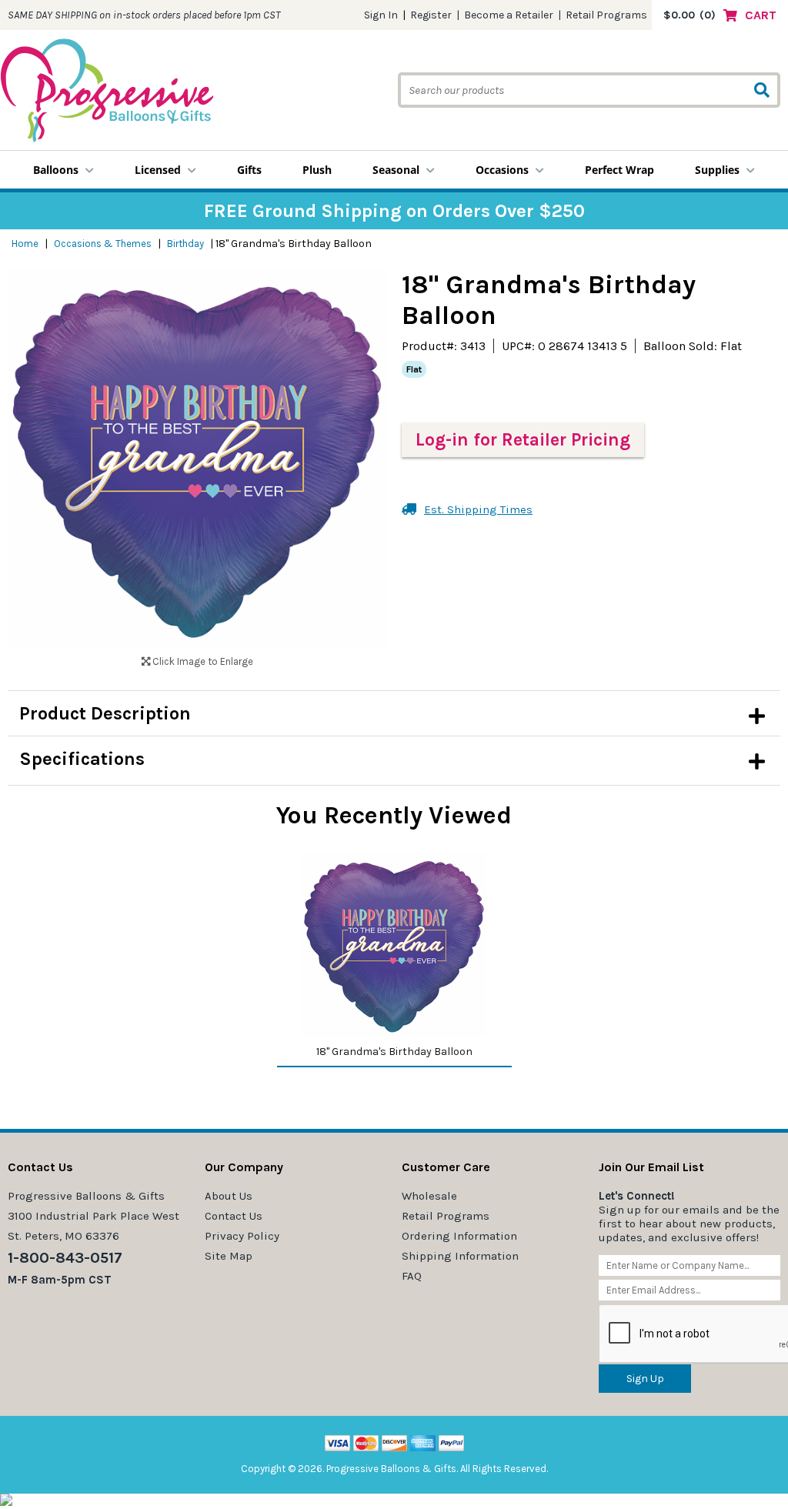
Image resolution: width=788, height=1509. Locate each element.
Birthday (185, 243)
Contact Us (233, 1216)
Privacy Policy (242, 1236)
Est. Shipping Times (478, 509)
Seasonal (395, 169)
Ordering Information (459, 1236)
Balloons (55, 169)
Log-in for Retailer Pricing (523, 439)
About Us (228, 1196)
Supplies (717, 169)
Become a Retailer (508, 15)
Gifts (249, 169)
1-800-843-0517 (65, 1258)
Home (25, 243)
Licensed (158, 169)
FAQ (412, 1276)
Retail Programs (606, 15)
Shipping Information (460, 1256)
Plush (317, 169)
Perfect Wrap (619, 169)
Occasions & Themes (103, 243)
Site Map (228, 1256)
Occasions (502, 169)
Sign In (381, 15)
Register (431, 15)
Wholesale (429, 1196)
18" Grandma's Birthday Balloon (394, 1051)
